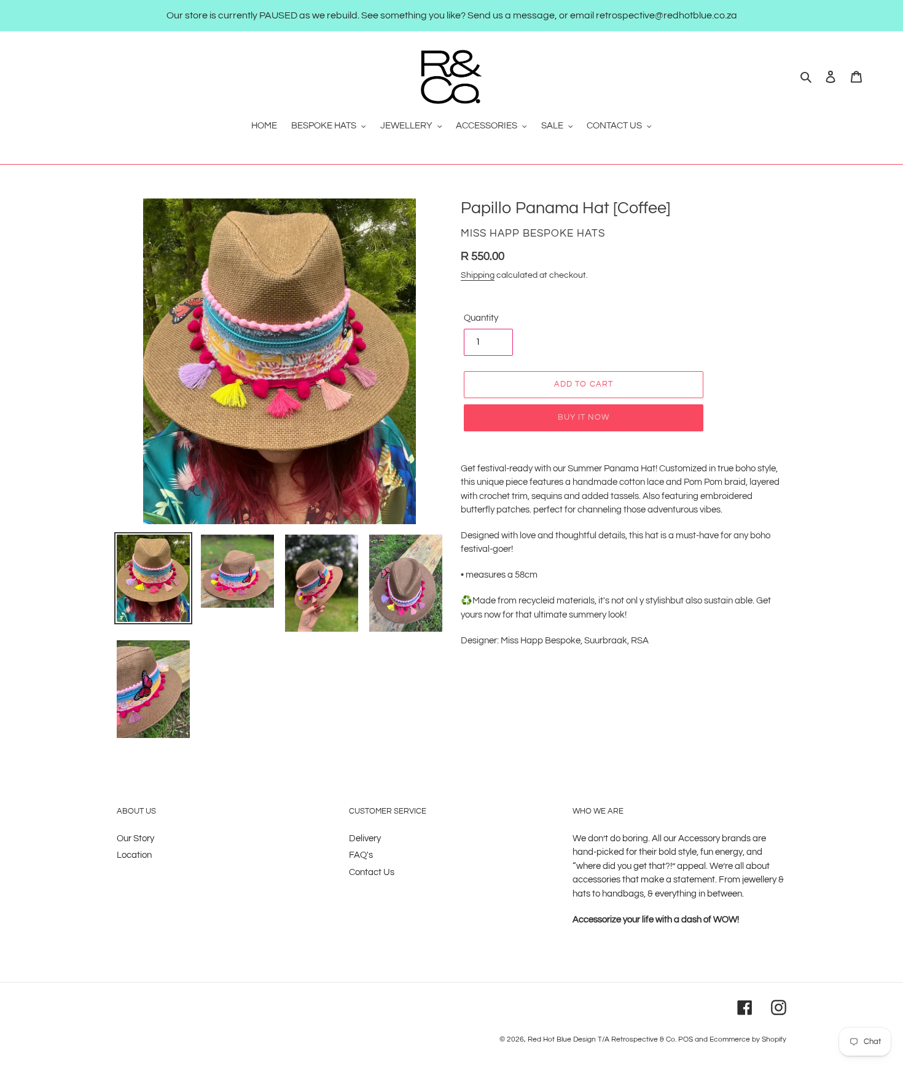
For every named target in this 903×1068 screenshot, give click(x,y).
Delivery (365, 838)
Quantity (481, 318)
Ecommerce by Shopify (748, 1039)
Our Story (135, 838)
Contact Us (371, 872)
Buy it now (583, 417)
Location (134, 855)
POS (685, 1039)
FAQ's (361, 855)
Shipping (478, 275)
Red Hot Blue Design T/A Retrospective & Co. (602, 1039)
